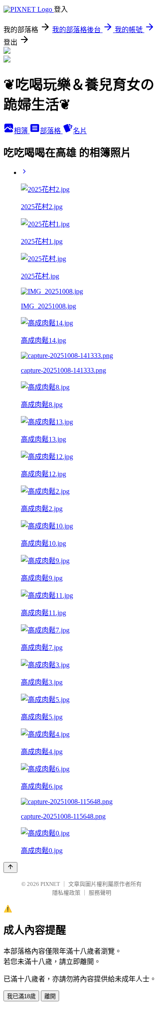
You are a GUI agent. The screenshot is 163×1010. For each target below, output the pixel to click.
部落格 (51, 130)
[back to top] (10, 867)
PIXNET (50, 884)
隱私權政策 (66, 892)
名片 (80, 130)
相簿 (22, 130)
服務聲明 (100, 892)
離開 (50, 996)
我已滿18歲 (21, 996)
